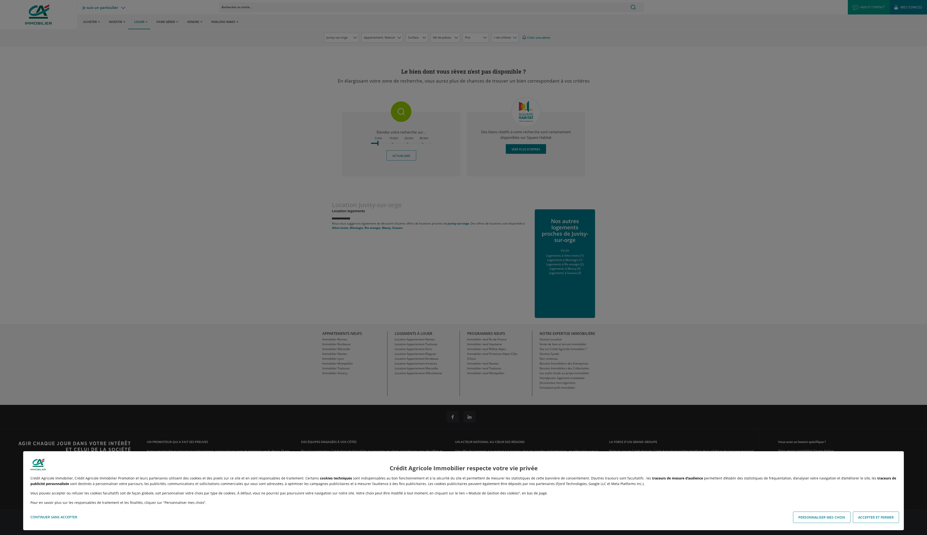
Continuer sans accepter (53, 517)
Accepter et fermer (876, 517)
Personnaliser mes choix (821, 517)
